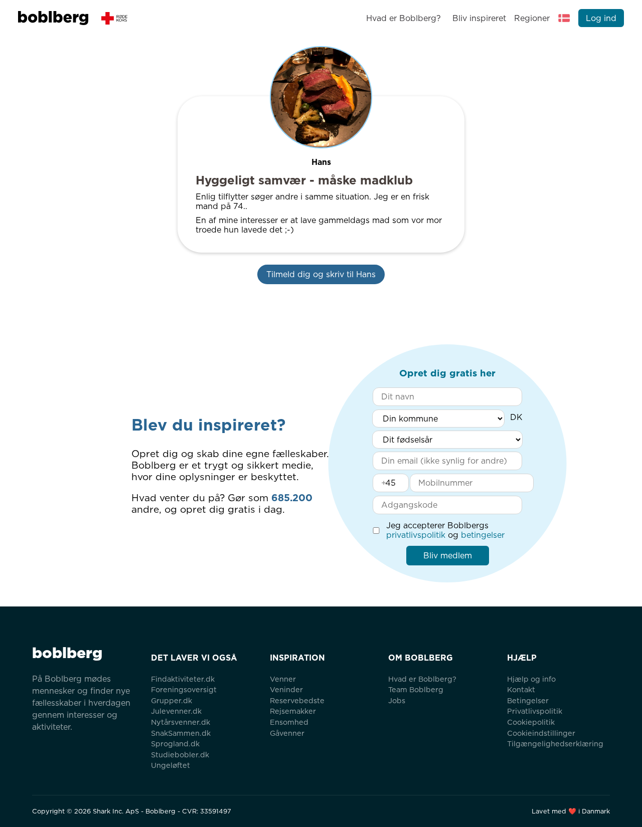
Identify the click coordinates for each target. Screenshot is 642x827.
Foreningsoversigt (184, 689)
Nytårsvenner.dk (180, 722)
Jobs (396, 700)
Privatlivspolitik (534, 711)
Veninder (286, 689)
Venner (283, 679)
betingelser (483, 535)
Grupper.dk (171, 700)
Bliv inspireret (479, 18)
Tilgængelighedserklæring (555, 743)
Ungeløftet (170, 765)
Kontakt (521, 689)
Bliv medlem (447, 555)
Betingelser (528, 700)
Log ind (601, 18)
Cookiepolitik (531, 722)
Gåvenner (287, 733)
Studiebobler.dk (180, 754)
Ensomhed (289, 722)
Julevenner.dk (176, 711)
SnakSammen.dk (181, 733)
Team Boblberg (415, 689)
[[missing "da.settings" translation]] (564, 18)
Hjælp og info (531, 679)
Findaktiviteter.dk (183, 679)
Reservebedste (297, 700)
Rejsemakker (293, 711)
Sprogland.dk (175, 743)
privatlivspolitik (415, 535)
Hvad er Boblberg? (403, 18)
